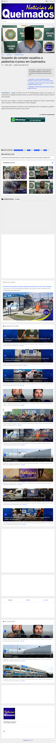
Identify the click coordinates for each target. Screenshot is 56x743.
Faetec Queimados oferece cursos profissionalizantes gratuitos (24, 676)
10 (5, 514)
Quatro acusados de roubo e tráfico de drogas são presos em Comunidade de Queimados (14, 174)
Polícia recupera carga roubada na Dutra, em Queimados (13, 189)
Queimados (9, 54)
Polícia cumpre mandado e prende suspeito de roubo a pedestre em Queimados (39, 174)
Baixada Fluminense (19, 54)
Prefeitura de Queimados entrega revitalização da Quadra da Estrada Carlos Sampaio (27, 286)
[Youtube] (4, 1)
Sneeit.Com (30, 740)
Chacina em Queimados (11, 479)
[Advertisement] (13, 78)
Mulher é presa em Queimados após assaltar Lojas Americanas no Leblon (40, 189)
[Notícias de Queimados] (28, 18)
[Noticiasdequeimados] (9, 1)
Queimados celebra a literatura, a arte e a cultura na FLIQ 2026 (24, 420)
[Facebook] (2, 1)
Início (2, 54)
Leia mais (22, 345)
